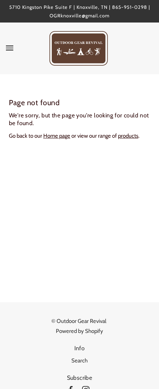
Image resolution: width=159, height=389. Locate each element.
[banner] (78, 48)
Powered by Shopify (79, 331)
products (128, 135)
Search (79, 360)
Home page (56, 135)
